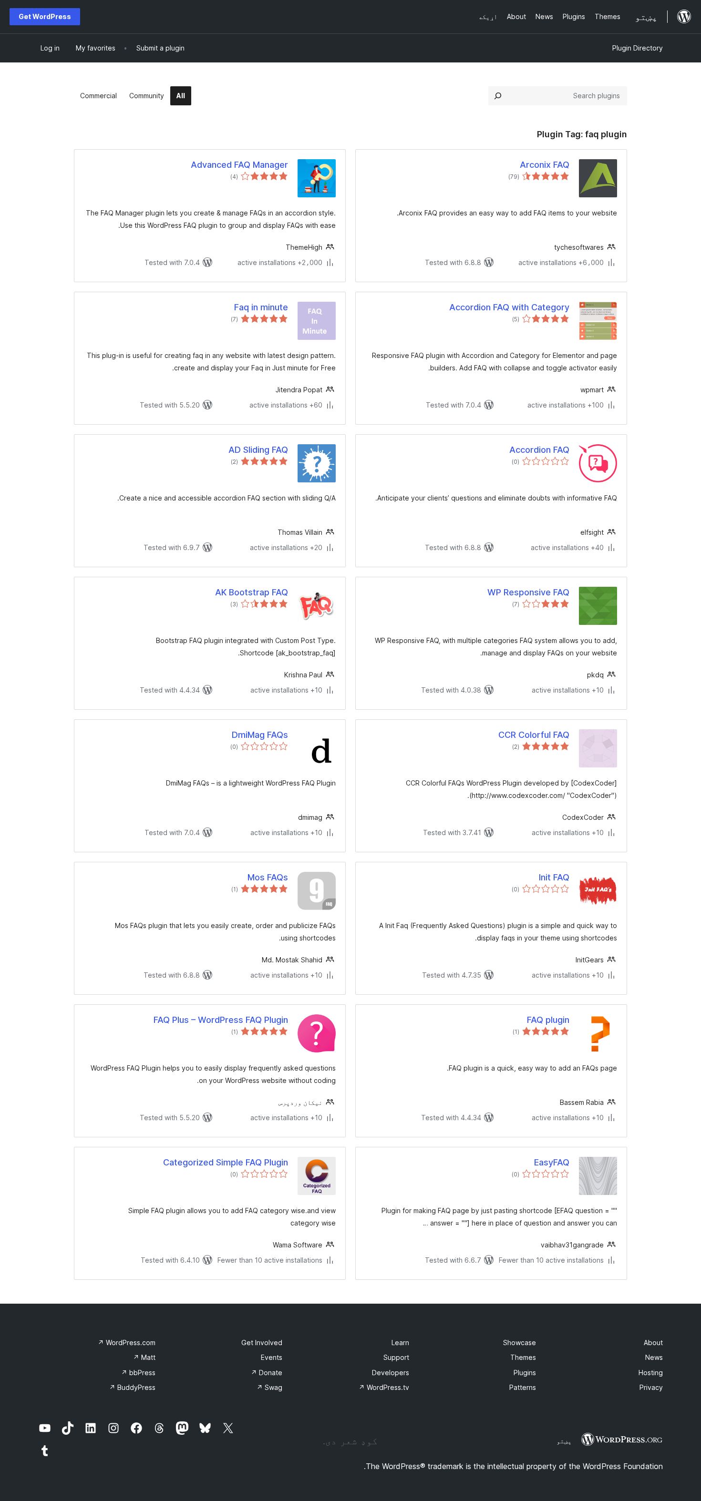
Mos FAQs (267, 877)
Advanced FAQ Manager (239, 165)
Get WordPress (45, 16)
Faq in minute (261, 307)
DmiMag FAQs (260, 735)
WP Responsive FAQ (528, 592)
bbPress (138, 1372)
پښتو (564, 1441)
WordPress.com (126, 1342)
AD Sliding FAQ (258, 450)
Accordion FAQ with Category (509, 307)
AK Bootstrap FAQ (251, 592)
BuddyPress (132, 1387)
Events (271, 1357)
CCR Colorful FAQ (533, 735)
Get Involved (261, 1342)
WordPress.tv (384, 1387)
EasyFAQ (551, 1162)
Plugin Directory (637, 48)
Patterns (522, 1387)
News (654, 1357)
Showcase (519, 1342)
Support (396, 1357)
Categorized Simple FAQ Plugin (225, 1162)
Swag (269, 1387)
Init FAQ (554, 877)
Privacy (651, 1387)
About (653, 1342)
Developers (390, 1372)
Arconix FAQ (544, 165)
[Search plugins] (497, 95)
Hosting (651, 1372)
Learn (400, 1342)
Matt (144, 1357)
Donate (266, 1372)
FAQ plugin (548, 1020)
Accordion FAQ (539, 450)
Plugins (525, 1372)
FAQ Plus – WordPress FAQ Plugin (221, 1020)
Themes (523, 1357)
